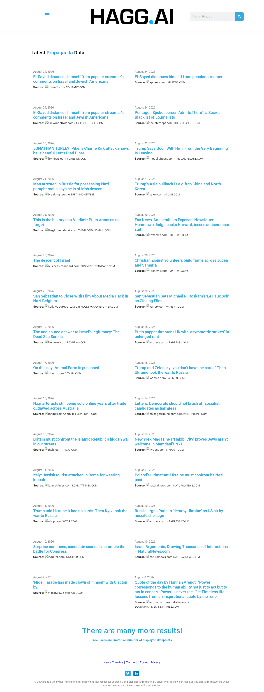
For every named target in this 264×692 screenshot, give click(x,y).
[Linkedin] (136, 673)
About (144, 662)
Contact (131, 662)
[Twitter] (128, 673)
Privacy (155, 662)
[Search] (239, 16)
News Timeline (113, 662)
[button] (47, 15)
